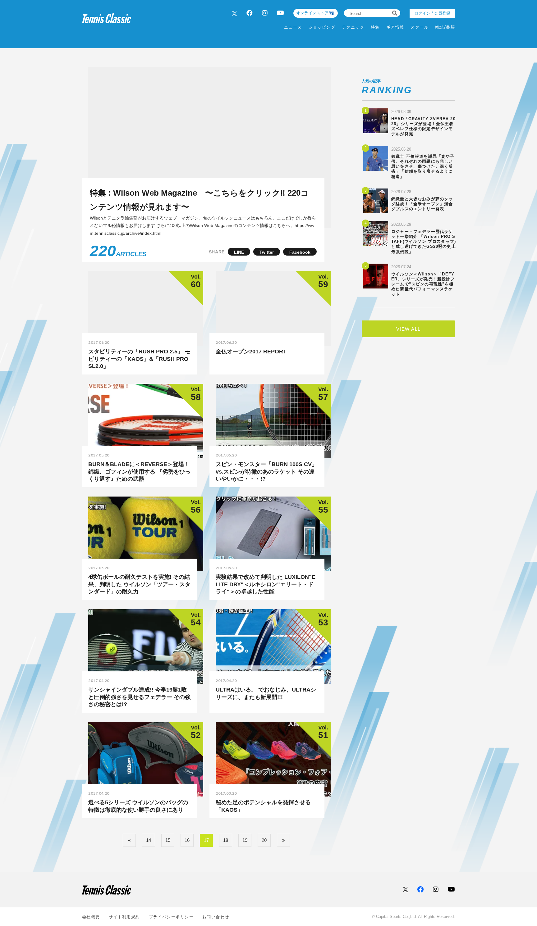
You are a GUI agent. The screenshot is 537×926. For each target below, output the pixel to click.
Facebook (299, 252)
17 (206, 840)
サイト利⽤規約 (124, 917)
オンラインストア (312, 13)
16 (187, 840)
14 (148, 840)
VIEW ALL (408, 329)
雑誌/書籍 (445, 27)
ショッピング (322, 27)
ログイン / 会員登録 (432, 13)
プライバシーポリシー (171, 917)
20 (264, 840)
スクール (420, 27)
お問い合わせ (215, 917)
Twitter (266, 252)
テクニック (353, 27)
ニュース (293, 27)
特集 (375, 27)
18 (225, 840)
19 (244, 840)
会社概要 (91, 917)
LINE (239, 252)
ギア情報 (395, 27)
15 (167, 840)
